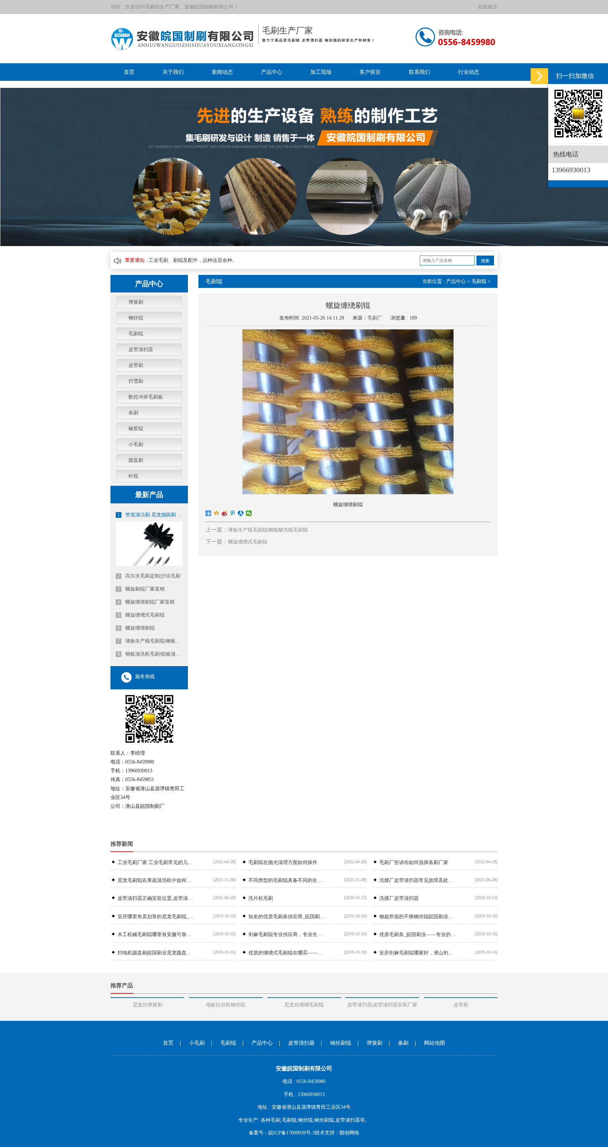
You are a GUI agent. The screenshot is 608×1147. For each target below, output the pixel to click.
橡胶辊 (135, 428)
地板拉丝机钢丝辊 (225, 1004)
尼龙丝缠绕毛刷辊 (304, 1004)
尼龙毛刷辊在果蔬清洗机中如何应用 (156, 880)
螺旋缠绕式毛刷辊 (141, 615)
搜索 (485, 260)
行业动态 (468, 72)
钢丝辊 (135, 318)
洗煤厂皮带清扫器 (399, 898)
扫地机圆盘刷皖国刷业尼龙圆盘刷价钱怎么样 (156, 952)
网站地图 (434, 1043)
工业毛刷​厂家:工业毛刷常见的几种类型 (156, 862)
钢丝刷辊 (340, 1043)
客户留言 (370, 72)
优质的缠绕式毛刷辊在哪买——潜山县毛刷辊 (286, 952)
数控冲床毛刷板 (145, 397)
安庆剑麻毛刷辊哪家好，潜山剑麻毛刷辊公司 (417, 952)
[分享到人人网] (241, 513)
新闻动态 (222, 72)
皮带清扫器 (140, 349)
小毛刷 (135, 444)
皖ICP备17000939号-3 (291, 1132)
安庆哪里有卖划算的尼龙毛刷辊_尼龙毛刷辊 (156, 916)
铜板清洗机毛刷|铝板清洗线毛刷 (150, 654)
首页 (129, 72)
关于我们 (173, 72)
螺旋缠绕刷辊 (136, 628)
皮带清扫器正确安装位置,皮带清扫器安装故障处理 (156, 898)
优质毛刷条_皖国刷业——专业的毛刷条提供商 (417, 934)
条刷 (133, 412)
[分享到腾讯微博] (233, 513)
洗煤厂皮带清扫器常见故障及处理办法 (417, 880)
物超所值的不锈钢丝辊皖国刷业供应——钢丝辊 (417, 916)
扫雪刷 (135, 381)
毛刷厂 (374, 318)
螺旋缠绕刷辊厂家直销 (146, 602)
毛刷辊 (152, 6)
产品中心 (271, 72)
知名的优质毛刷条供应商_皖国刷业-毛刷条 (286, 916)
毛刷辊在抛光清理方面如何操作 (282, 862)
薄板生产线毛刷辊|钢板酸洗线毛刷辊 (150, 641)
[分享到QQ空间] (217, 513)
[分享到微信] (249, 513)
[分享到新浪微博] (225, 513)
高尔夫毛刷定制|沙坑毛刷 (149, 576)
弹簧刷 (135, 302)
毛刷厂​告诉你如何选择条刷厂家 (413, 862)
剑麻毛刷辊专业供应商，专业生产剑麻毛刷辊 (286, 934)
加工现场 (320, 72)
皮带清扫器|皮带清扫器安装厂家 (382, 1004)
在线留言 (488, 6)
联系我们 (419, 72)
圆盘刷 (135, 460)
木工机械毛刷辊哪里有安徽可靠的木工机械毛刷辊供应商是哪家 (156, 934)
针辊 (133, 476)
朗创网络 (349, 1132)
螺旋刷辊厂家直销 (141, 589)
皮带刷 (135, 365)
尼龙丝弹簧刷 (147, 1004)
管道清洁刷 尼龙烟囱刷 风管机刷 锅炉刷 (150, 514)
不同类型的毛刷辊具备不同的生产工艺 (286, 880)
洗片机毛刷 (260, 898)
